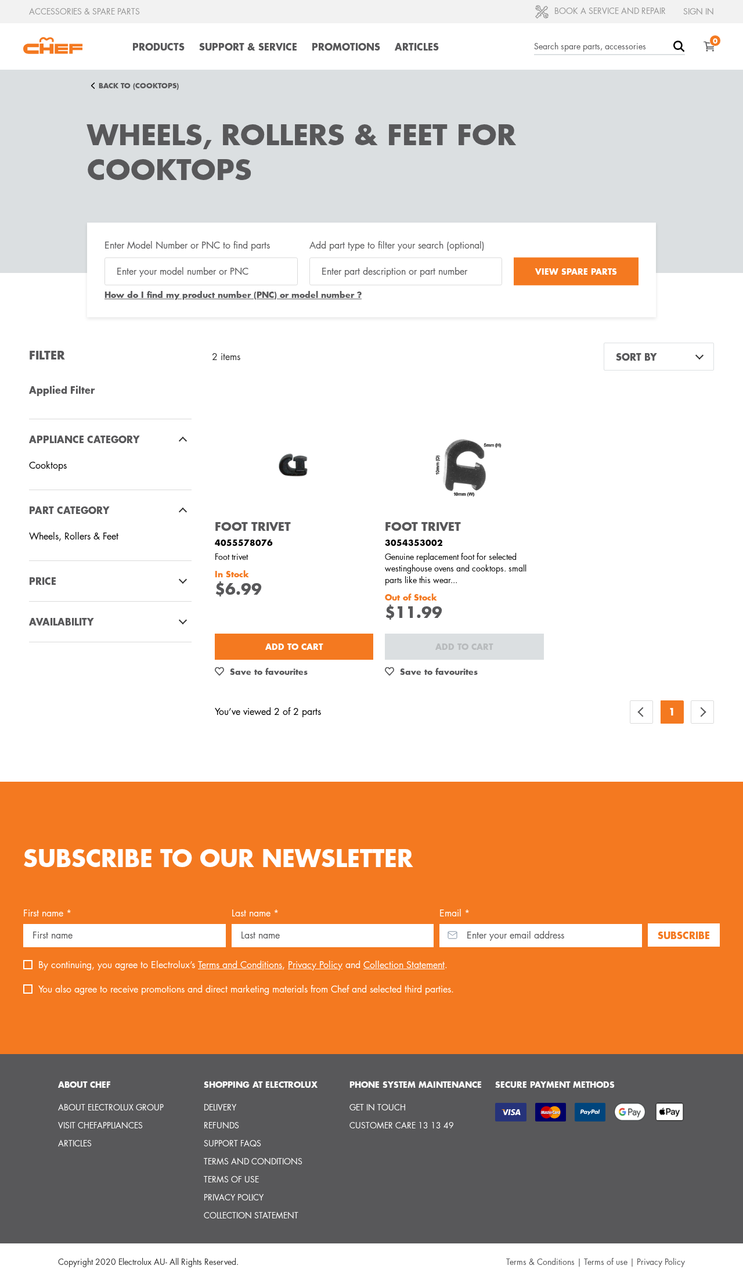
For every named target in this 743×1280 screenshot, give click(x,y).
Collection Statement (404, 965)
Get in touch (377, 1107)
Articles (417, 46)
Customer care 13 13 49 (401, 1125)
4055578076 (244, 542)
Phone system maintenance (415, 1084)
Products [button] (158, 46)
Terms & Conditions (540, 1261)
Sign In (698, 11)
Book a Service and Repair (609, 10)
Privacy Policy (315, 965)
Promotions (346, 46)
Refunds (221, 1125)
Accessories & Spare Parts (84, 11)
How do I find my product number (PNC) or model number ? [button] (233, 295)
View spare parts (576, 271)
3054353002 (414, 542)
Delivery (220, 1107)
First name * (47, 913)
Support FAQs (232, 1143)
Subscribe (684, 935)
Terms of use (231, 1179)
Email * (454, 913)
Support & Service (248, 46)
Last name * (255, 913)
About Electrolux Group (111, 1107)
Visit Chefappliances (100, 1125)
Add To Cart (294, 646)
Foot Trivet (253, 526)
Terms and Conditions (240, 965)
